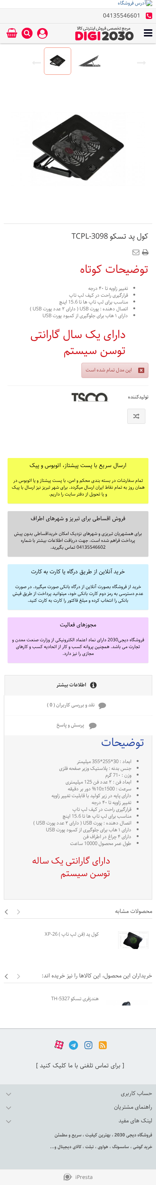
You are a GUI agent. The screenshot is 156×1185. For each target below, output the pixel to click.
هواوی (102, 1146)
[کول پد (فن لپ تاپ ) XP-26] (127, 941)
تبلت (89, 1146)
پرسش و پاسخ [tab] (70, 725)
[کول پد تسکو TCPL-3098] (89, 61)
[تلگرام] (73, 1044)
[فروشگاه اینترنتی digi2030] (104, 33)
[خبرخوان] (103, 1044)
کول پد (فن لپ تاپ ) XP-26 (72, 934)
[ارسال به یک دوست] (137, 250)
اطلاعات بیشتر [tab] (71, 685)
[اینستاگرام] (88, 1044)
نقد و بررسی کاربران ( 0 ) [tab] (71, 705)
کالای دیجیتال (68, 1146)
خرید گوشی (142, 1146)
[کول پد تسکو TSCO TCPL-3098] (57, 61)
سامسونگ (120, 1146)
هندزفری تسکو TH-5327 (75, 999)
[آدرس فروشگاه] (78, 4)
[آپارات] (59, 1044)
